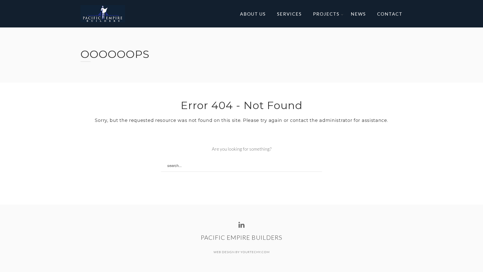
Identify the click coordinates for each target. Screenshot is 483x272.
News (358, 14)
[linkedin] (241, 225)
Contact (390, 14)
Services (289, 14)
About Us (253, 14)
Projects (326, 14)
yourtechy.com (255, 252)
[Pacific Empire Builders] (102, 13)
